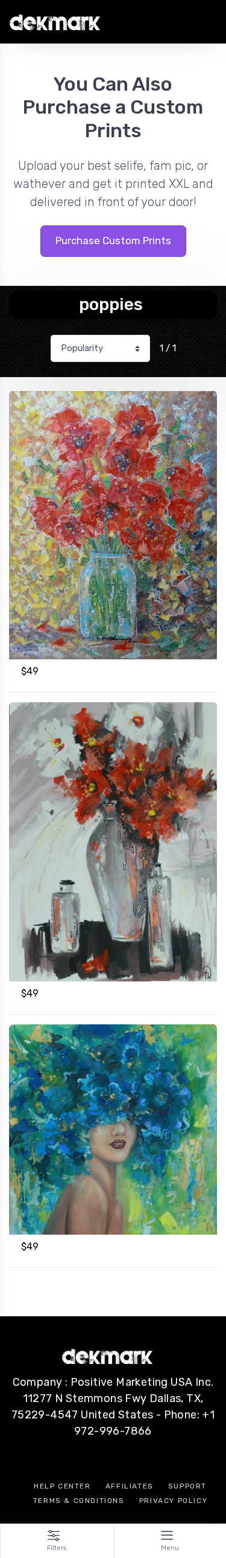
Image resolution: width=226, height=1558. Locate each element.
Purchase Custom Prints (113, 240)
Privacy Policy (173, 1500)
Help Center (62, 1486)
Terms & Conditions (79, 1500)
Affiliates (129, 1486)
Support (187, 1486)
